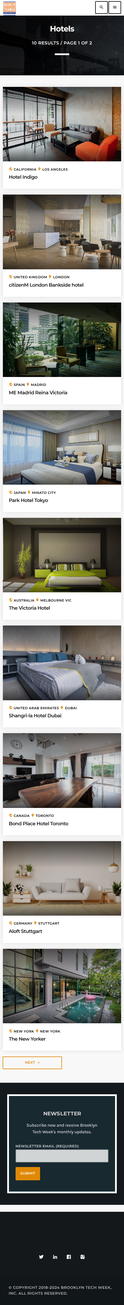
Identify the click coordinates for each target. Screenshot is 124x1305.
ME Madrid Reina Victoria (38, 393)
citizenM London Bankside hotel (46, 285)
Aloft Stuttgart (25, 931)
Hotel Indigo (23, 177)
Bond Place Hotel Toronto (38, 824)
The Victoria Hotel (29, 608)
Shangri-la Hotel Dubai (35, 716)
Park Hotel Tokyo (28, 500)
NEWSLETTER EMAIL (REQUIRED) (47, 1146)
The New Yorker (27, 1039)
